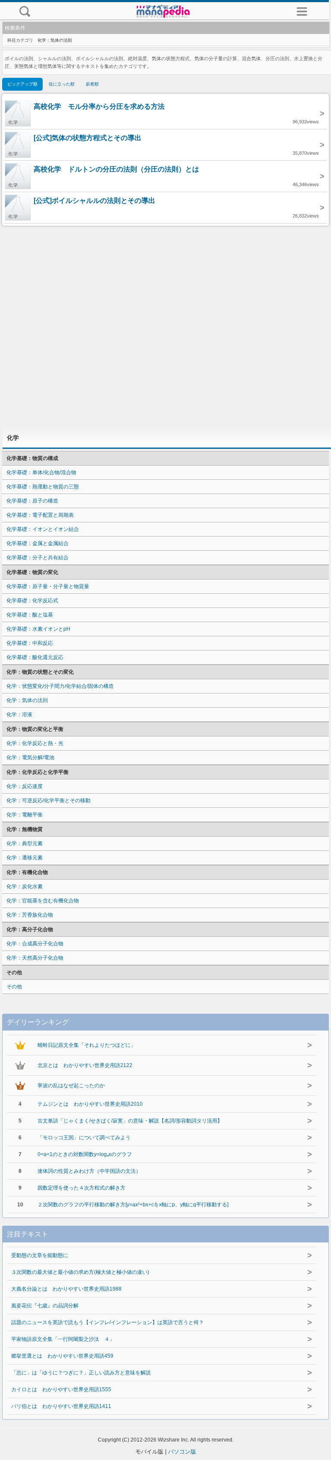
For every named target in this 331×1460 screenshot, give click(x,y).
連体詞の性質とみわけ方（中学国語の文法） (89, 1171)
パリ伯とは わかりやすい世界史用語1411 (61, 1406)
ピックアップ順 (22, 84)
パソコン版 (182, 1451)
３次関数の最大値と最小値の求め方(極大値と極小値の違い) (80, 1272)
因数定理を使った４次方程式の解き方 (81, 1188)
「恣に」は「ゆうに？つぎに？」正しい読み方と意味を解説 (81, 1373)
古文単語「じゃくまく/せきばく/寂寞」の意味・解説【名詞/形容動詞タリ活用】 (129, 1121)
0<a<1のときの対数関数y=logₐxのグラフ (84, 1154)
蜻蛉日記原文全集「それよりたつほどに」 (86, 1045)
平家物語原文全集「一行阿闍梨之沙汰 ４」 (63, 1339)
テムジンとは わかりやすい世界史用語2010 (90, 1104)
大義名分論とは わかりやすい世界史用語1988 (66, 1289)
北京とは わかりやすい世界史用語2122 (84, 1065)
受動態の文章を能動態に (39, 1255)
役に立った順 (62, 84)
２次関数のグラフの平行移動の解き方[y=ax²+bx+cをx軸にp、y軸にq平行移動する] (132, 1205)
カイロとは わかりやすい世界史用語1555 (61, 1389)
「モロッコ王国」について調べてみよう (84, 1138)
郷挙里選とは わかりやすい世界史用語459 (62, 1356)
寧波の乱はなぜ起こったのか (71, 1086)
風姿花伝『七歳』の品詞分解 (44, 1306)
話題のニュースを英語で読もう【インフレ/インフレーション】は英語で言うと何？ (107, 1322)
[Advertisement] (165, 327)
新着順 (92, 84)
